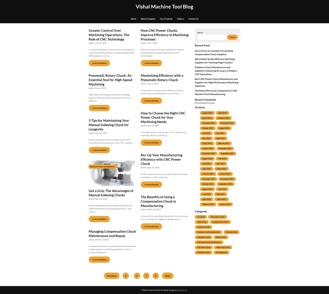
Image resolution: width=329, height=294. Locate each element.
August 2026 (207, 113)
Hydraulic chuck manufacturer (208, 232)
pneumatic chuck (203, 237)
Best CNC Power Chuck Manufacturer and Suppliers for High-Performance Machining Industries (216, 82)
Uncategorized (221, 252)
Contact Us (193, 18)
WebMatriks (182, 290)
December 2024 (225, 148)
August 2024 (207, 159)
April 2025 (221, 138)
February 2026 (223, 118)
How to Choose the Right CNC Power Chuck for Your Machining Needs (163, 117)
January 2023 (225, 204)
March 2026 (207, 118)
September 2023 (225, 184)
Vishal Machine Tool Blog (164, 6)
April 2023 (207, 199)
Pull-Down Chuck (203, 247)
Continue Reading (99, 63)
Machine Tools (231, 232)
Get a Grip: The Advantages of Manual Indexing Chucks (111, 193)
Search (200, 32)
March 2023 (221, 199)
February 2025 (223, 143)
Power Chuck (221, 237)
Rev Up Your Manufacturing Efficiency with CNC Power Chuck (161, 159)
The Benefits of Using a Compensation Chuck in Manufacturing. (158, 201)
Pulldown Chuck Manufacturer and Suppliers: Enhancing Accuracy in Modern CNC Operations (216, 71)
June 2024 (207, 164)
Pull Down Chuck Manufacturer (209, 242)
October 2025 (208, 128)
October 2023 (208, 184)
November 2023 (227, 179)
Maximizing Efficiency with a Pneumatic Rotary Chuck (162, 77)
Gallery (180, 18)
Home (133, 18)
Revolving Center (223, 247)
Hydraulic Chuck (203, 227)
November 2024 (209, 153)
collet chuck (201, 222)
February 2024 (208, 174)
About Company (148, 18)
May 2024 (221, 164)
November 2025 (227, 123)
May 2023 (221, 194)
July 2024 (222, 159)
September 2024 (227, 153)
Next (167, 275)
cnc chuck (200, 217)
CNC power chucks (218, 217)
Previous (111, 275)
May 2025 (206, 138)
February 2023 (208, 204)
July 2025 (206, 133)
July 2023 (222, 189)
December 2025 (209, 123)
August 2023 (207, 189)
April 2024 (207, 169)
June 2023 (207, 194)
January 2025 (208, 148)
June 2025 (220, 133)
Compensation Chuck (220, 222)
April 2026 (222, 113)
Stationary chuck (203, 252)
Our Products (166, 18)
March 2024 (221, 169)
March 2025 (207, 143)
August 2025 (224, 128)
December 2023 (209, 179)
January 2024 (225, 174)
